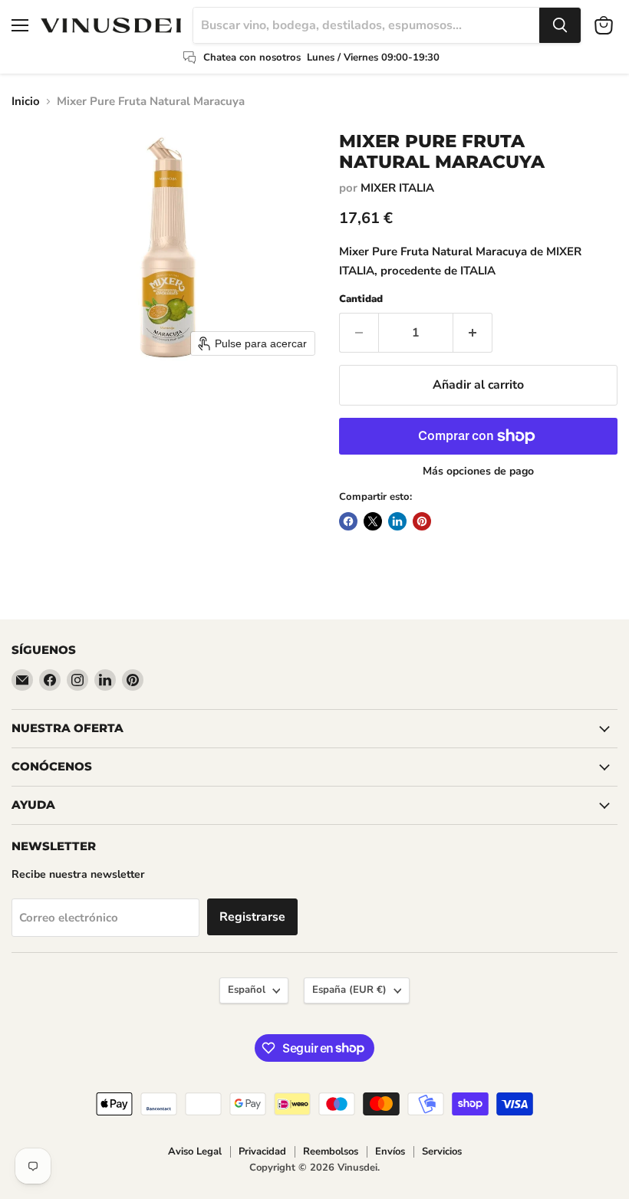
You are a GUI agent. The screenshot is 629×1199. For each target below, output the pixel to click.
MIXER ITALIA (397, 187)
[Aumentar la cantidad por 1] (472, 333)
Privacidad (262, 1151)
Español (246, 990)
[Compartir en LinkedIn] (397, 521)
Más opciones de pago (478, 471)
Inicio (26, 101)
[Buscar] (560, 25)
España (349, 990)
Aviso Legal (195, 1151)
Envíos (390, 1151)
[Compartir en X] (373, 521)
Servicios (442, 1151)
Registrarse (252, 916)
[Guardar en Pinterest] (422, 521)
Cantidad (361, 299)
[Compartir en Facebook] (348, 521)
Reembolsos (330, 1151)
